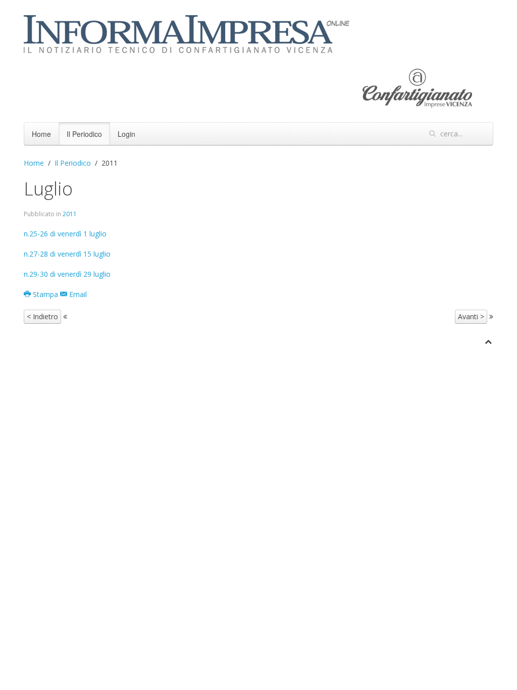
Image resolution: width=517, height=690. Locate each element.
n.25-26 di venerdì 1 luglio (65, 233)
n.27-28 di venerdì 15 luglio (67, 254)
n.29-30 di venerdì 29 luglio (67, 274)
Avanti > (471, 316)
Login (126, 134)
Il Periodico (84, 134)
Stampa (45, 294)
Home (41, 134)
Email (77, 294)
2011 (70, 214)
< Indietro (42, 316)
